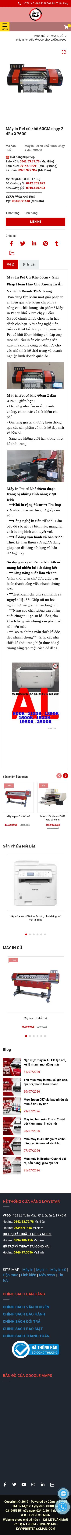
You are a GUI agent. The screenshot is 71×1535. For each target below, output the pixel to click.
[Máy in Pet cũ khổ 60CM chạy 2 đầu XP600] (35, 14)
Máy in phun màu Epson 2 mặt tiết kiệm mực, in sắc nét (44, 1121)
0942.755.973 (36, 183)
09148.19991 (29, 166)
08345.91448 (21, 201)
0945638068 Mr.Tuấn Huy (51, 3)
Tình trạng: (13, 213)
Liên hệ (35, 221)
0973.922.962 (27, 170)
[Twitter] (22, 243)
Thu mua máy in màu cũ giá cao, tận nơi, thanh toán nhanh (46, 1082)
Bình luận (29, 264)
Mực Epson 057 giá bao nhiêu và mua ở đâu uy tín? (46, 1102)
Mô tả (10, 264)
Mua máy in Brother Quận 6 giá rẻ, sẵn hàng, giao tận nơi (45, 1161)
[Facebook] (11, 243)
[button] (66, 27)
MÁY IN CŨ (58, 35)
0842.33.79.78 (30, 161)
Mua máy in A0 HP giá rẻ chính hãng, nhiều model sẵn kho (45, 1141)
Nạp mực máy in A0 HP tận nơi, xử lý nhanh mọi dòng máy (45, 1062)
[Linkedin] (34, 243)
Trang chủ (41, 35)
